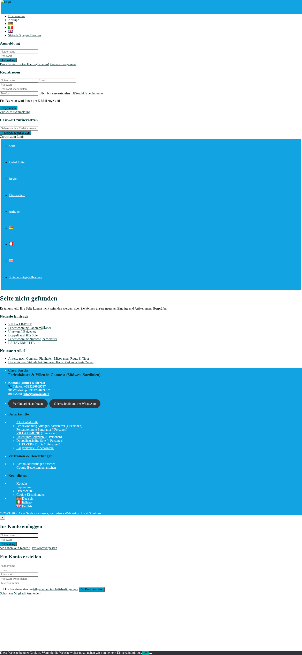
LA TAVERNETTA (21, 342)
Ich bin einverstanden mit (73, 93)
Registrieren (9, 108)
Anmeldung (8, 60)
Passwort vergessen (44, 548)
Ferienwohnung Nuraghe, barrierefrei (32, 339)
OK (146, 652)
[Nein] (150, 653)
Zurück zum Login (12, 136)
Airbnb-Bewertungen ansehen (35, 464)
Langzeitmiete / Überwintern (35, 448)
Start (12, 146)
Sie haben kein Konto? (15, 548)
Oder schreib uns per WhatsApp (75, 403)
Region (13, 178)
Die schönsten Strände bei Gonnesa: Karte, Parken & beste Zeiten (50, 362)
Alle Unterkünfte (27, 422)
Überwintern (16, 16)
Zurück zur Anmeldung (15, 112)
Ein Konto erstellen (92, 589)
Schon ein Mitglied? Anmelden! (20, 593)
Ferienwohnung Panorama (25, 328)
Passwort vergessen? (63, 64)
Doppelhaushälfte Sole (23, 335)
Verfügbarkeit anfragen (28, 403)
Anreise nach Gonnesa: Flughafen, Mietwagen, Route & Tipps (48, 358)
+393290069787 (35, 386)
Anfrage (13, 20)
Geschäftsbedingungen (89, 93)
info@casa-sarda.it (36, 394)
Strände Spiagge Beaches (24, 35)
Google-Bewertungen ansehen (36, 467)
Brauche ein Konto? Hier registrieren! (24, 64)
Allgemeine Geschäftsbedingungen (55, 589)
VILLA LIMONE (20, 324)
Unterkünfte (16, 162)
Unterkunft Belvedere (22, 331)
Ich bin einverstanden (41, 589)
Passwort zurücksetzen (16, 132)
